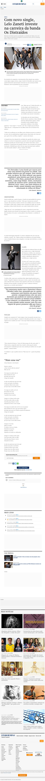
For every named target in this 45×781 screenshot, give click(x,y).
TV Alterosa (11, 747)
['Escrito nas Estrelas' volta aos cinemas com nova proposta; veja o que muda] (8, 558)
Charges (17, 753)
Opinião (17, 748)
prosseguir (22, 775)
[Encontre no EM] (33, 4)
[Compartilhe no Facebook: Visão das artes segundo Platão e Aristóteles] (10, 677)
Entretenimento (18, 768)
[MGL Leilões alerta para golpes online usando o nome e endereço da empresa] (33, 716)
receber (36, 458)
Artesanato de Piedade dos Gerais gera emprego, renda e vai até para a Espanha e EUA (33, 656)
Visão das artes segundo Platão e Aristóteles (10, 679)
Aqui (9, 751)
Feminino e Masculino (18, 758)
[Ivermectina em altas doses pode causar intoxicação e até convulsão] (33, 621)
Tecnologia (18, 761)
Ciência (17, 756)
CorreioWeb (25, 746)
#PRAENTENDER (19, 751)
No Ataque (18, 766)
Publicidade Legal (3, 760)
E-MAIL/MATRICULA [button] (23, 487)
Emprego (17, 752)
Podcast (17, 765)
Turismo (17, 755)
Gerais (2, 746)
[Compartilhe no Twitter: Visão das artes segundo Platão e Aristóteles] (11, 677)
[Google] (23, 485)
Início (1, 7)
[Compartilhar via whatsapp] (32, 45)
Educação (3, 758)
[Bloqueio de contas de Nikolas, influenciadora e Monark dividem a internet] (11, 645)
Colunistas (3, 755)
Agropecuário (18, 767)
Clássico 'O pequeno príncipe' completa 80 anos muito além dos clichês (33, 680)
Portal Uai (10, 746)
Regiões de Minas (18, 747)
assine (30, 469)
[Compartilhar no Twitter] (30, 45)
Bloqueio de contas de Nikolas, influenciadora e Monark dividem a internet (11, 656)
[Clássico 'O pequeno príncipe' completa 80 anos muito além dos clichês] (33, 669)
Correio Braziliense (25, 748)
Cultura (5, 7)
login (26, 469)
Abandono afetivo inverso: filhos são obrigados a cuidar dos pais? (10, 631)
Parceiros (10, 749)
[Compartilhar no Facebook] (28, 45)
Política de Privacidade (7, 772)
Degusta (17, 760)
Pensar (17, 763)
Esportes (17, 762)
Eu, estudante (25, 750)
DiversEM (3, 752)
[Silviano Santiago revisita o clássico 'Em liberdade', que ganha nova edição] (11, 692)
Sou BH (10, 754)
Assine (42, 3)
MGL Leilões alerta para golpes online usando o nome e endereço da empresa (33, 728)
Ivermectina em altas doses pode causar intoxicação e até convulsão (33, 631)
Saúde (2, 754)
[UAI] (21, 1)
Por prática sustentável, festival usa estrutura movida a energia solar (33, 703)
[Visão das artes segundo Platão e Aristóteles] (11, 669)
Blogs (10, 750)
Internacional (3, 751)
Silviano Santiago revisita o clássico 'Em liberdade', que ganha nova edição (11, 704)
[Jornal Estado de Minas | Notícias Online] (19, 4)
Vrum (10, 752)
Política (2, 747)
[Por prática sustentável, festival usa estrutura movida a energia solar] (33, 692)
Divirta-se (17, 770)
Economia (3, 749)
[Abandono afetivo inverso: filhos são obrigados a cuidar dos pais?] (11, 621)
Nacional (3, 750)
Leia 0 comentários (23, 467)
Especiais (17, 750)
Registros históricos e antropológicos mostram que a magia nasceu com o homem (10, 718)
